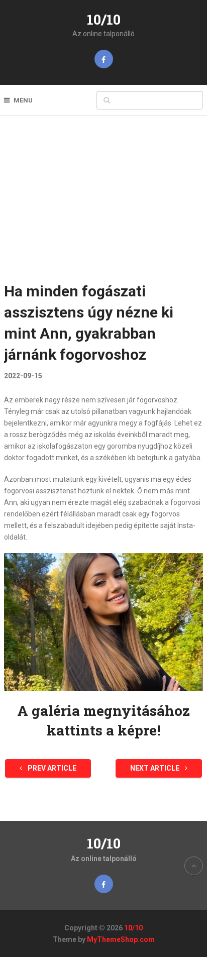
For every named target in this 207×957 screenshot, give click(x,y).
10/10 (104, 19)
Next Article (155, 768)
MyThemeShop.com (121, 939)
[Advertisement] (103, 205)
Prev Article (51, 768)
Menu (23, 100)
